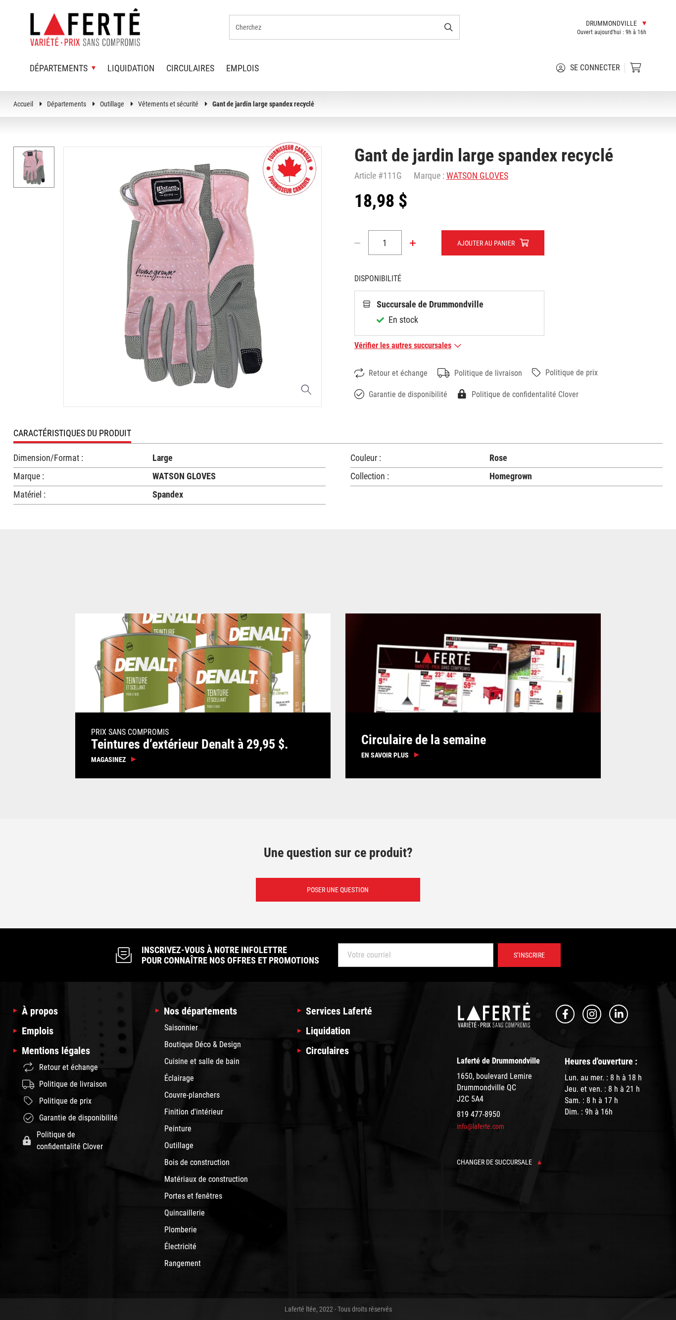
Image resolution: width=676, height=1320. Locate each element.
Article (365, 175)
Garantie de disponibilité (408, 394)
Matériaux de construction (206, 1179)
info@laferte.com (480, 1126)
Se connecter (595, 67)
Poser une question (338, 890)
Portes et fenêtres (193, 1196)
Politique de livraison (488, 373)
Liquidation (130, 68)
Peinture (178, 1128)
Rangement (182, 1263)
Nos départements (200, 1011)
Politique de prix (571, 372)
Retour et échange (398, 373)
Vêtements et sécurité (168, 104)
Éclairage (179, 1078)
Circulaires (190, 68)
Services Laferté (339, 1011)
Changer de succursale (495, 1162)
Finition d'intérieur (193, 1112)
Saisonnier (181, 1027)
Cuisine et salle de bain (202, 1061)
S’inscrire (529, 955)
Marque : (429, 175)
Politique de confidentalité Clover (525, 394)
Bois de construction (197, 1162)
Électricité (180, 1246)
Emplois (242, 68)
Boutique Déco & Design (202, 1044)
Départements (66, 104)
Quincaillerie (184, 1213)
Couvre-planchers (192, 1095)
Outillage (112, 104)
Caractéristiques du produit (72, 433)
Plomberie (180, 1229)
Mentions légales (56, 1051)
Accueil (23, 104)
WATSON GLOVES (477, 175)
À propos (40, 1011)
